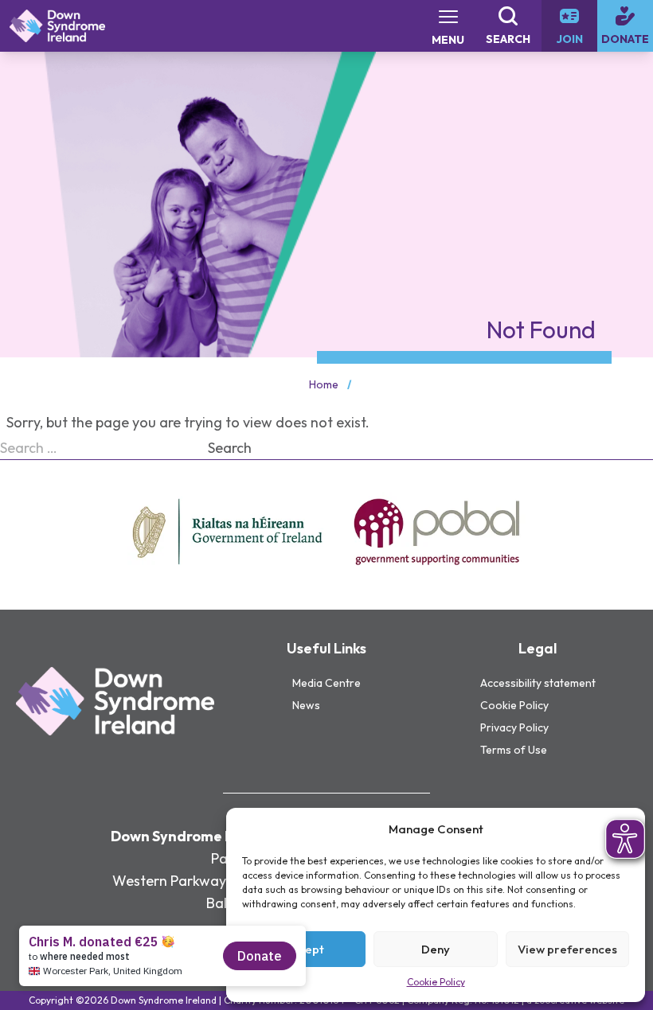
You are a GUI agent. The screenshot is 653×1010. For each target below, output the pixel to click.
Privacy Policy (514, 727)
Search (230, 448)
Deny (435, 949)
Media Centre (326, 683)
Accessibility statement (538, 683)
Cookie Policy (436, 982)
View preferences (567, 949)
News (306, 705)
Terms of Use (513, 750)
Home (323, 384)
